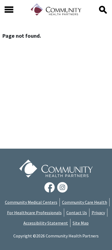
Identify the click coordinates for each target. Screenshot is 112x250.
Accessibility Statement (45, 223)
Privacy (98, 212)
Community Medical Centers (31, 202)
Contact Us (76, 212)
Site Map (81, 223)
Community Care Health (84, 202)
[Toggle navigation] (9, 9)
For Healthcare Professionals (34, 212)
